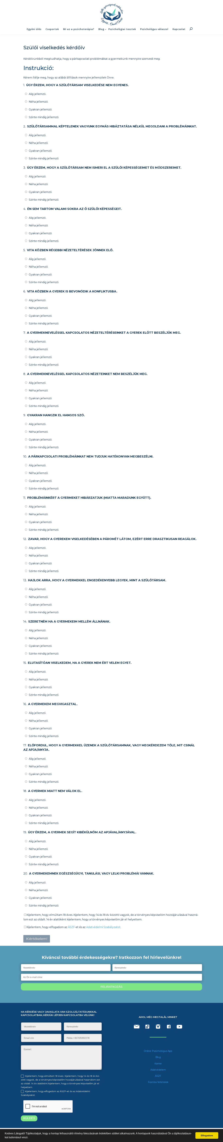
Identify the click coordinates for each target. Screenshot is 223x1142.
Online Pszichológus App (158, 1051)
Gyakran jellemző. (40, 109)
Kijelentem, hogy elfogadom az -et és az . (74, 927)
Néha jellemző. (38, 101)
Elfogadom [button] (207, 1135)
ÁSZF (71, 927)
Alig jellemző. (37, 94)
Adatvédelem (158, 1069)
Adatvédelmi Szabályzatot (103, 927)
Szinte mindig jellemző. (44, 117)
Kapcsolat (179, 29)
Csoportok (52, 29)
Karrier (158, 1063)
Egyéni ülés (34, 29)
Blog (101, 29)
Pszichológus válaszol (154, 29)
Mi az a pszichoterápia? (78, 29)
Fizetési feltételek (158, 1082)
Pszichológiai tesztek (122, 29)
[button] (29, 1137)
